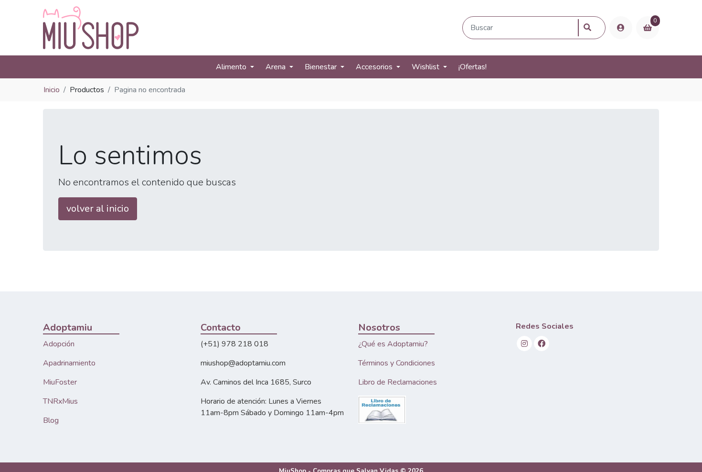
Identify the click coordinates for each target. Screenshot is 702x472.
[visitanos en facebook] (541, 343)
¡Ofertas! (472, 67)
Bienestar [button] (321, 67)
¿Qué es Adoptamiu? (393, 344)
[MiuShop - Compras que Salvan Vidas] (250, 28)
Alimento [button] (231, 67)
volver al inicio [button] (97, 208)
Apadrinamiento (69, 363)
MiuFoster (60, 382)
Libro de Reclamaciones (397, 382)
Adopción (58, 344)
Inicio (51, 90)
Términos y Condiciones (396, 363)
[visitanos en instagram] (524, 343)
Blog (51, 420)
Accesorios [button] (374, 67)
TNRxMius (60, 401)
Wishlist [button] (425, 67)
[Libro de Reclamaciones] (382, 409)
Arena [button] (276, 67)
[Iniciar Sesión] (620, 27)
